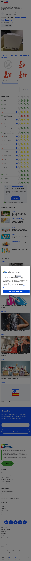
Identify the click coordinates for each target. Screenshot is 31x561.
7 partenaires (18, 276)
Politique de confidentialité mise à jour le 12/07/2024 (14, 285)
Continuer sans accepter (22, 269)
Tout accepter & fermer (16, 291)
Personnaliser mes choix (8, 287)
